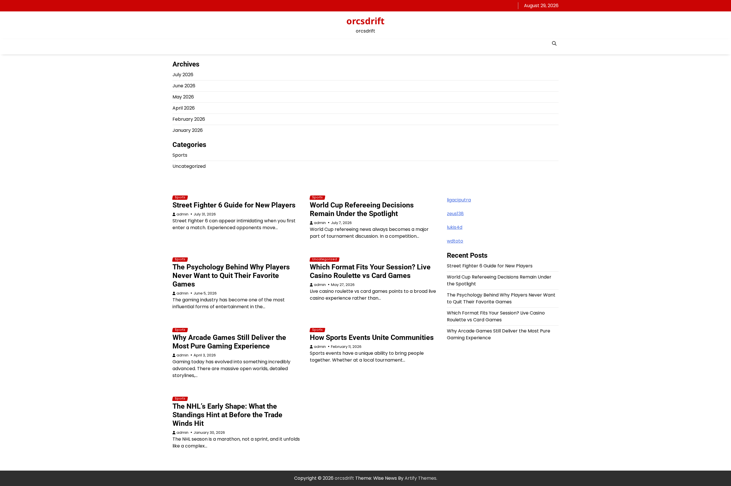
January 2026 (187, 130)
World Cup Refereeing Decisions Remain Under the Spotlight (362, 209)
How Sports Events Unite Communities (372, 337)
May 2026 (183, 97)
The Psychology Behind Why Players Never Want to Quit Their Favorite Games (231, 275)
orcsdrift (365, 21)
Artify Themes (420, 478)
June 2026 (183, 85)
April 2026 (183, 108)
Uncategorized (189, 166)
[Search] (554, 43)
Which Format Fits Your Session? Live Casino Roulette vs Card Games (370, 271)
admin (182, 214)
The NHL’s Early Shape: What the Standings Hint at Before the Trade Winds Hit (227, 414)
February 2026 (188, 119)
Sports (179, 155)
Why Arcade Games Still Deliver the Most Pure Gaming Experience (229, 341)
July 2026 (182, 74)
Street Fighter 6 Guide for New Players (234, 205)
